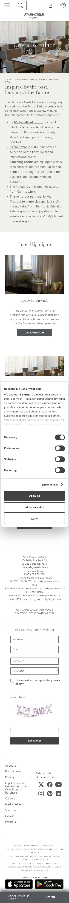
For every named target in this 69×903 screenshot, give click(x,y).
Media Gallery (14, 804)
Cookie (10, 815)
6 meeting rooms (21, 162)
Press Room (13, 771)
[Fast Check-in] (63, 5)
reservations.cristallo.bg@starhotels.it (44, 588)
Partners (10, 821)
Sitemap (10, 810)
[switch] (60, 448)
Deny (34, 518)
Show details (50, 484)
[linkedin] (58, 794)
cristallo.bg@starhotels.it (34, 567)
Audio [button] (22, 697)
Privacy (10, 777)
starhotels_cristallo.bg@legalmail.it (43, 599)
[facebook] (50, 785)
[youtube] (58, 785)
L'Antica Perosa (20, 147)
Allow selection (34, 507)
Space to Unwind (34, 300)
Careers (10, 798)
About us (10, 765)
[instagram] (41, 794)
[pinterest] (50, 794)
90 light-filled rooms (28, 122)
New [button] (13, 697)
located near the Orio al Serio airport (29, 106)
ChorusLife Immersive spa (27, 201)
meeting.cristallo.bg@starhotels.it (41, 595)
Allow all (34, 495)
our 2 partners (23, 394)
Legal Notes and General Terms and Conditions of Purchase (17, 788)
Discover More (34, 332)
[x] (41, 785)
